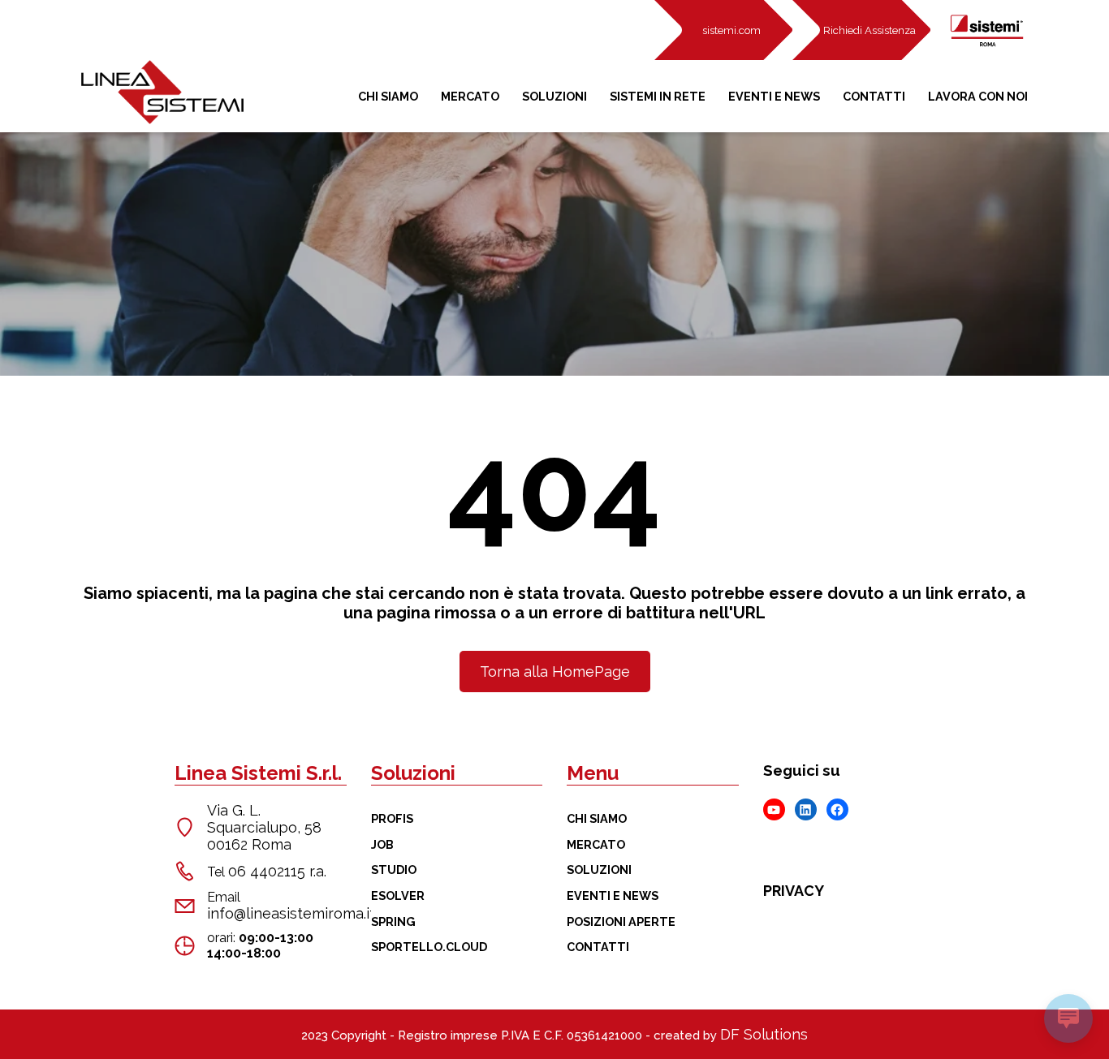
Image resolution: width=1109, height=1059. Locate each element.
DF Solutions (764, 1034)
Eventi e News (774, 96)
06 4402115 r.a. (277, 871)
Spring (393, 921)
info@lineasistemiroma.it (291, 913)
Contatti (874, 96)
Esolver (398, 895)
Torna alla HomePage (555, 671)
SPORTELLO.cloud (429, 947)
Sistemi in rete (658, 96)
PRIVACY (793, 890)
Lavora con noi (978, 96)
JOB (382, 844)
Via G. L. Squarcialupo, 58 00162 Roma (264, 827)
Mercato (470, 96)
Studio (393, 869)
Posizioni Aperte (621, 921)
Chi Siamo (388, 96)
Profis (392, 818)
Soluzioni (554, 96)
